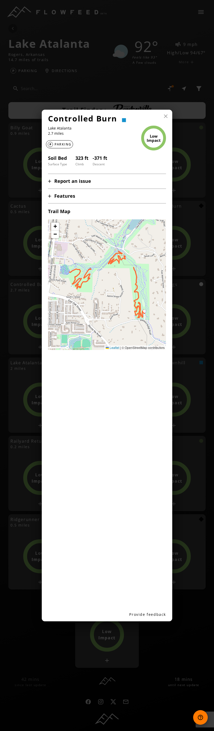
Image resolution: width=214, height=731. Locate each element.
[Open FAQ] (200, 717)
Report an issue (72, 181)
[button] (55, 226)
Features (64, 196)
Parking (63, 144)
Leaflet (114, 347)
